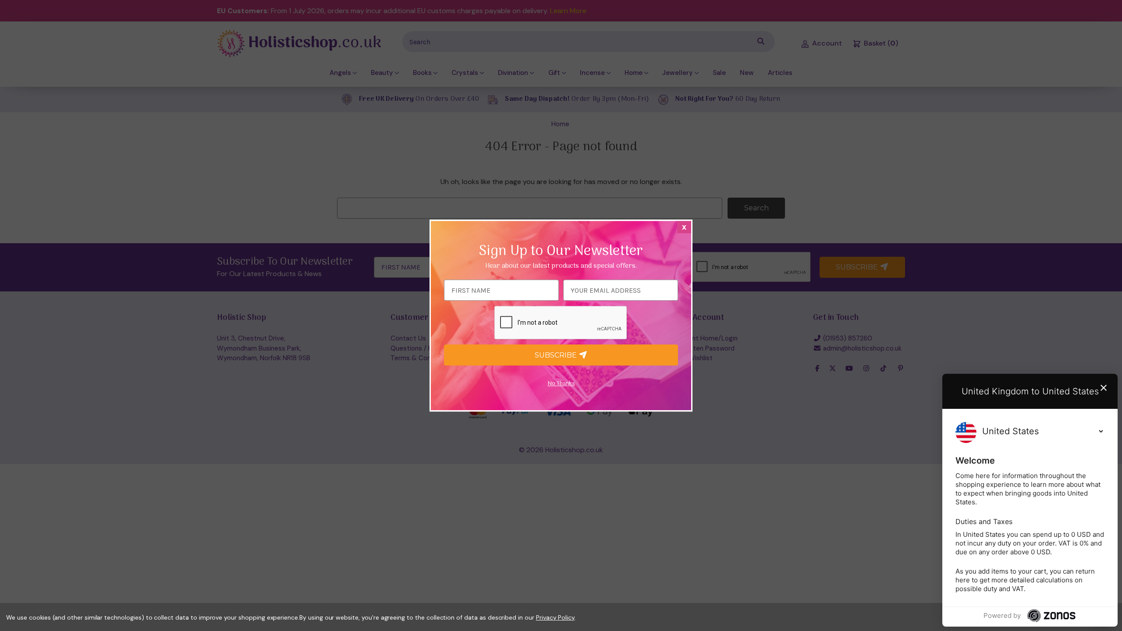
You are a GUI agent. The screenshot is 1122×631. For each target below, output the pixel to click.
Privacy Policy (555, 617)
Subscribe (557, 355)
